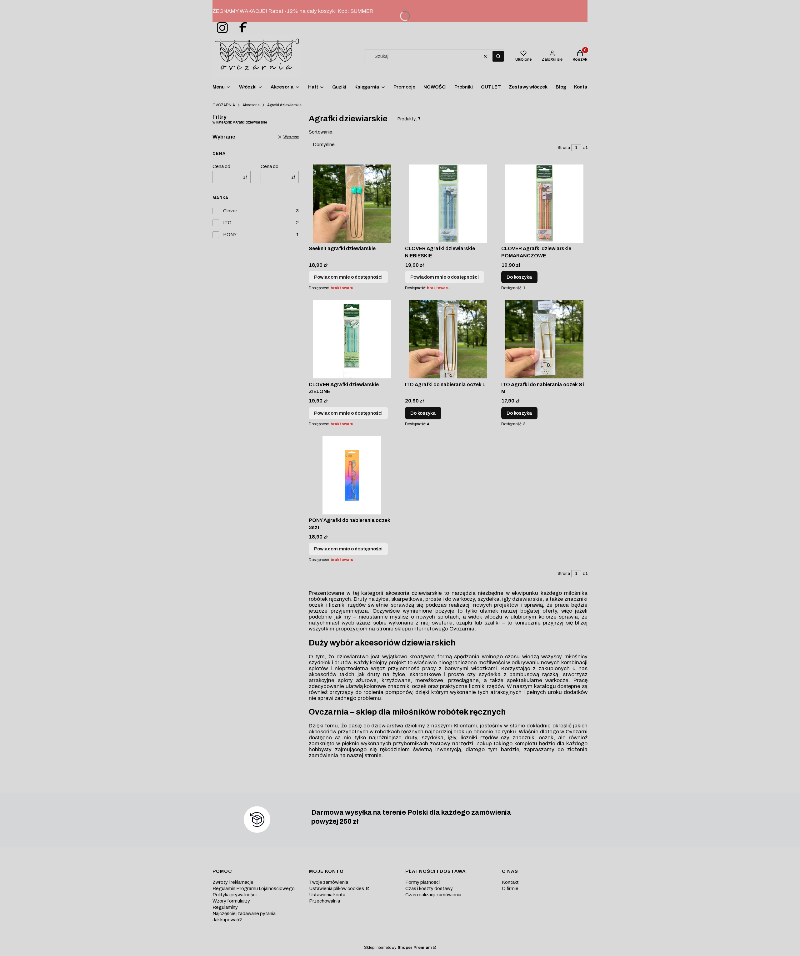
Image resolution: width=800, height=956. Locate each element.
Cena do (269, 166)
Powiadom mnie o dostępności (348, 277)
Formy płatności (422, 882)
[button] (498, 56)
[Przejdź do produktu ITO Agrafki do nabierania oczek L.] (448, 339)
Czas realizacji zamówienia (433, 894)
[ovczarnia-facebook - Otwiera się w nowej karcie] (240, 28)
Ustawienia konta (327, 894)
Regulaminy (225, 907)
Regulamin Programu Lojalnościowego (253, 888)
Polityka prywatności (234, 894)
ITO (227, 222)
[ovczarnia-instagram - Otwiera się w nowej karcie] (220, 28)
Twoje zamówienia (328, 882)
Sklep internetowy (398, 947)
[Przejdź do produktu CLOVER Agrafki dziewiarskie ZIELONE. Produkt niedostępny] (352, 339)
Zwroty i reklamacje (232, 882)
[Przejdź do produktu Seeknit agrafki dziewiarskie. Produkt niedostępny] (352, 203)
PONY (230, 234)
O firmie (510, 888)
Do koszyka (519, 277)
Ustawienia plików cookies (337, 888)
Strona (564, 147)
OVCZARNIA (223, 105)
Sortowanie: (321, 132)
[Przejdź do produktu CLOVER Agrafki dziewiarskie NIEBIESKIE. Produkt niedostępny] (448, 203)
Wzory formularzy (231, 900)
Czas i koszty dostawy (429, 888)
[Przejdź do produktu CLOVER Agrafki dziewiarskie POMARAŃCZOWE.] (544, 203)
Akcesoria (251, 105)
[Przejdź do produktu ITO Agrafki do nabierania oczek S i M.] (544, 339)
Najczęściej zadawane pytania (244, 913)
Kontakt (510, 882)
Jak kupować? (227, 919)
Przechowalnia (324, 900)
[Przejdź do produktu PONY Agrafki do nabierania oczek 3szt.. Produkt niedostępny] (352, 475)
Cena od (221, 166)
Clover (230, 210)
